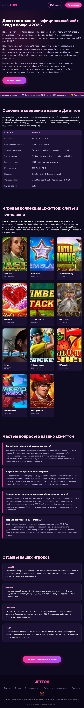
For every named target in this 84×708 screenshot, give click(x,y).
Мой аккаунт (55, 5)
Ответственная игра (32, 688)
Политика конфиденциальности (56, 688)
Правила (18, 688)
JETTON (9, 5)
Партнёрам (76, 688)
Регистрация (73, 5)
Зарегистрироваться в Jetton (42, 659)
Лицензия (7, 688)
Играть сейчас (14, 80)
